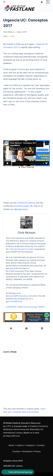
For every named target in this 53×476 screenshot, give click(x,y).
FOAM (11, 271)
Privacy (37, 451)
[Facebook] (11, 328)
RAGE (20, 307)
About (11, 445)
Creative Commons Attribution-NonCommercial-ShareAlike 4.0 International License (25, 429)
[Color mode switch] (41, 2)
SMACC (41, 307)
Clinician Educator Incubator (22, 249)
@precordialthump (14, 301)
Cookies (16, 451)
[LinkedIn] (42, 328)
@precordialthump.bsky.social (19, 296)
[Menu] (4, 2)
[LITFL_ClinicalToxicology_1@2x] (26, 317)
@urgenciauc (21, 209)
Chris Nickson (26, 232)
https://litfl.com (13, 436)
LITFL (8, 426)
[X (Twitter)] (26, 328)
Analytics (30, 445)
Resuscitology (31, 307)
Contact (40, 445)
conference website (26, 203)
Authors (20, 445)
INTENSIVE (12, 307)
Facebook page (21, 206)
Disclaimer (27, 451)
